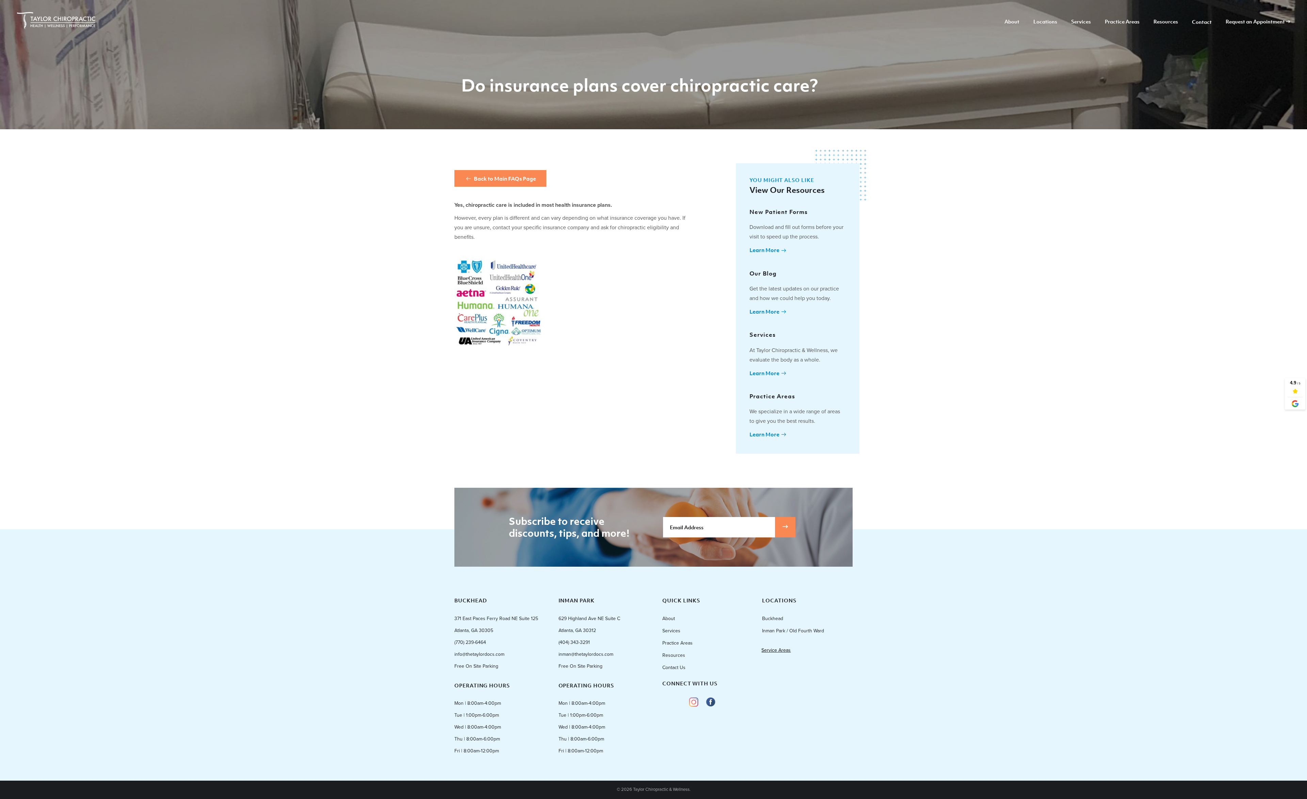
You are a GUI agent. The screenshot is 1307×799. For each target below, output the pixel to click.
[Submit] (785, 527)
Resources (1165, 22)
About (1011, 22)
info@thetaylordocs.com (479, 654)
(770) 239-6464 (470, 642)
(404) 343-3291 (574, 642)
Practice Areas (1122, 22)
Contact (1202, 22)
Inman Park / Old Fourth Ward (793, 631)
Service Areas (776, 650)
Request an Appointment (1256, 22)
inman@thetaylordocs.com (586, 654)
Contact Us (673, 667)
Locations (1045, 22)
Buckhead (772, 618)
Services (1081, 22)
